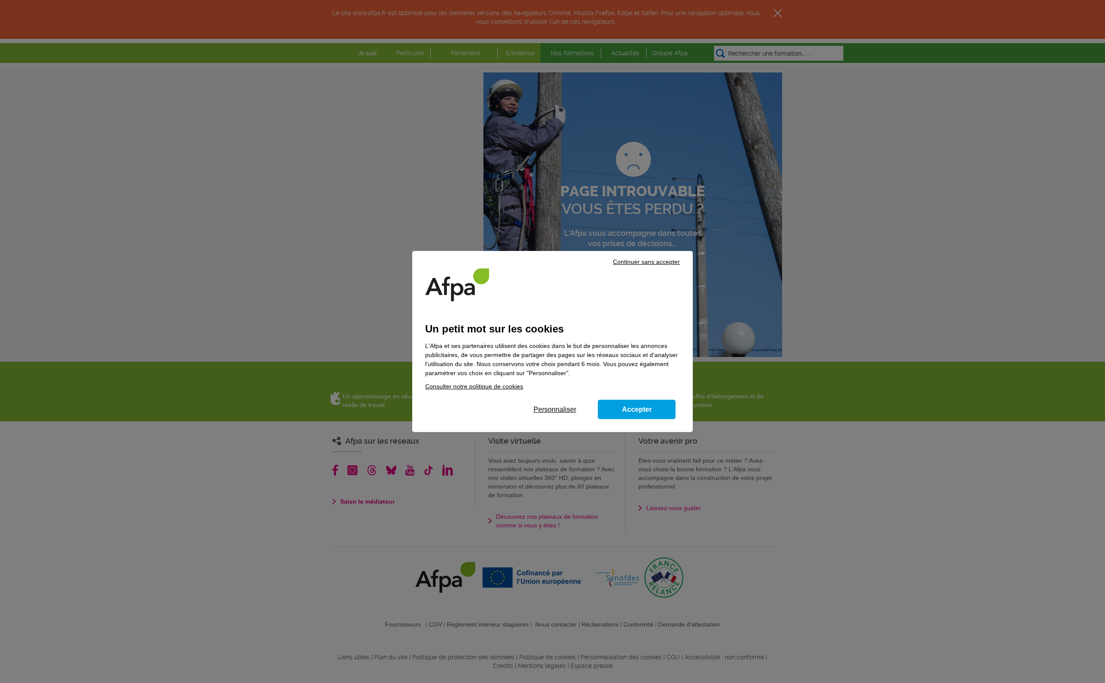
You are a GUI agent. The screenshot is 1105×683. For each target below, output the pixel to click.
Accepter (637, 409)
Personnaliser (555, 409)
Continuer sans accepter (646, 261)
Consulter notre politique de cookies (474, 386)
